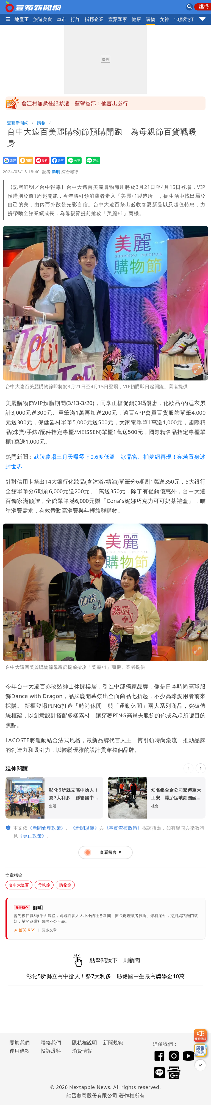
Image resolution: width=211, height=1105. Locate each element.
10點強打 (184, 19)
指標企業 (94, 19)
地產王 (22, 19)
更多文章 (49, 930)
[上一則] (188, 768)
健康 (136, 19)
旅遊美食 (42, 19)
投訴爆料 (51, 1050)
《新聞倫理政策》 (46, 828)
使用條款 (20, 1050)
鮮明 (56, 171)
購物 (150, 19)
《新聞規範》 (85, 828)
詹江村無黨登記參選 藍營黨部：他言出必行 (74, 103)
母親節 (44, 884)
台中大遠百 (19, 884)
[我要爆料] (200, 1035)
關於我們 (20, 1042)
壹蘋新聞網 (17, 122)
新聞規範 (113, 1042)
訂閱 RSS (27, 930)
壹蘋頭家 (117, 19)
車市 (61, 19)
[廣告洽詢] (200, 1050)
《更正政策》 (32, 836)
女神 (164, 19)
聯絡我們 (51, 1042)
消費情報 (82, 1050)
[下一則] (201, 768)
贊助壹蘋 (24, 164)
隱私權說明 (82, 1042)
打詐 (75, 19)
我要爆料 (40, 164)
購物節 (65, 884)
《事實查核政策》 (123, 828)
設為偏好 (8, 164)
